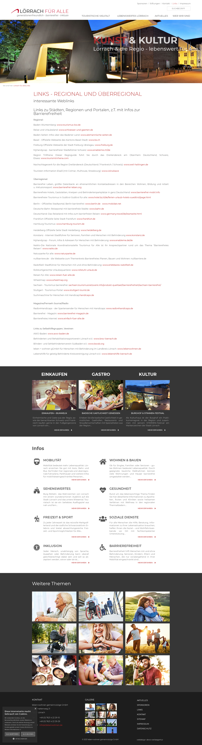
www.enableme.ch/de (98, 150)
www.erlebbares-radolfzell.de (118, 265)
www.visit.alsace (110, 171)
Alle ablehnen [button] (28, 734)
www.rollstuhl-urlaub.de (84, 270)
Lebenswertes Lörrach (132, 15)
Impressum (185, 3)
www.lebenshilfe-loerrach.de (117, 354)
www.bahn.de (97, 209)
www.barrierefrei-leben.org (67, 187)
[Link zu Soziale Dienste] (155, 537)
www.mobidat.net (111, 203)
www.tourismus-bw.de (69, 125)
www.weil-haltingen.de (136, 164)
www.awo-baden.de (58, 333)
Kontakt (166, 3)
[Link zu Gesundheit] (155, 508)
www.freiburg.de (104, 145)
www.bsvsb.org (96, 343)
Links (174, 3)
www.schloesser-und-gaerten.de (76, 130)
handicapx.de (87, 295)
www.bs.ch (94, 140)
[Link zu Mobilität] (88, 480)
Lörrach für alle (19, 86)
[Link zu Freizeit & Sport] (88, 537)
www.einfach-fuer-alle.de (71, 318)
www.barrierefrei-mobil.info (145, 192)
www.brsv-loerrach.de (105, 338)
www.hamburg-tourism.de (70, 224)
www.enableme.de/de (121, 240)
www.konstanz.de (135, 235)
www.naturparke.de (64, 253)
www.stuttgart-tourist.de (77, 290)
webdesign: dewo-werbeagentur (150, 740)
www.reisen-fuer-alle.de (62, 275)
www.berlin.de (92, 203)
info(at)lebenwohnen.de (51, 725)
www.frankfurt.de (86, 219)
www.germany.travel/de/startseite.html (121, 214)
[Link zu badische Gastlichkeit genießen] (118, 430)
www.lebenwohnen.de (129, 349)
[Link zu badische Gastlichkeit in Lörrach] (101, 395)
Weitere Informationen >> (13, 729)
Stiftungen (155, 3)
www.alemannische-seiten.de (96, 135)
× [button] (35, 709)
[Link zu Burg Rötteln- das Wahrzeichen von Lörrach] (88, 508)
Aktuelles (161, 15)
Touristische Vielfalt (96, 15)
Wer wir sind (181, 15)
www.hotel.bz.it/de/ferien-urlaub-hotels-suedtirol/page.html (119, 197)
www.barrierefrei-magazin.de (73, 313)
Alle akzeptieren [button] (12, 734)
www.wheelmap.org (56, 280)
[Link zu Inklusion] (88, 563)
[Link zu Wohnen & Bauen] (155, 480)
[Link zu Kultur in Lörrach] (147, 395)
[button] (20, 738)
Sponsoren (142, 3)
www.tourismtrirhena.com (55, 158)
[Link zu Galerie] (101, 733)
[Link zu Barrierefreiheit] (155, 563)
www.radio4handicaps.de (119, 308)
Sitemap (141, 719)
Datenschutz (144, 729)
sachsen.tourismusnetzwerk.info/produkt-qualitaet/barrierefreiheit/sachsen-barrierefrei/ (114, 285)
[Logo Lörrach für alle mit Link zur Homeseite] (39, 12)
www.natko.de (50, 248)
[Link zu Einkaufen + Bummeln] (71, 430)
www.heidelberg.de (91, 230)
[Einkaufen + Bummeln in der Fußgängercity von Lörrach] (54, 395)
